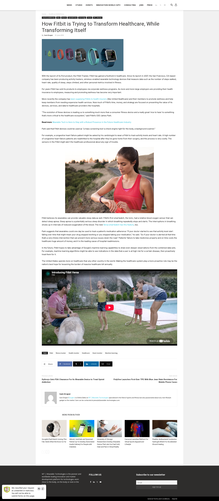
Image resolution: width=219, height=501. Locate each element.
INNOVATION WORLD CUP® (108, 5)
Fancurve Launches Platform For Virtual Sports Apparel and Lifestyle (136, 441)
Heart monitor (97, 353)
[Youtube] (165, 5)
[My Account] (176, 5)
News (69, 5)
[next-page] (47, 451)
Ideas (58, 18)
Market (64, 18)
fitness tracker (61, 353)
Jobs (141, 5)
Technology (82, 18)
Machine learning (111, 353)
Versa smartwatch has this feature (118, 224)
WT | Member (98, 18)
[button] (172, 5)
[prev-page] (43, 451)
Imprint (174, 499)
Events (89, 5)
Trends (90, 18)
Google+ (72, 398)
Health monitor (74, 353)
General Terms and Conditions (159, 499)
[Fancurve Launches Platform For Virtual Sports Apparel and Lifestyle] (137, 428)
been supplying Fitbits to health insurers (89, 99)
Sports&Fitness (72, 18)
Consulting (130, 5)
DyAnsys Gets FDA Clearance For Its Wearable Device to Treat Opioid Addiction (73, 380)
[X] (160, 5)
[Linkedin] (156, 5)
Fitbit (51, 353)
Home (44, 14)
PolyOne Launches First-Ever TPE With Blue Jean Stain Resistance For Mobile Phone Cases (145, 380)
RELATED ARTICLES (51, 415)
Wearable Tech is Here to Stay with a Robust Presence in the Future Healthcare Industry (91, 122)
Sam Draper (48, 35)
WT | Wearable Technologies (98, 398)
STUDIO (79, 5)
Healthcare (86, 353)
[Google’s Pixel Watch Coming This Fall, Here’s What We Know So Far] (54, 428)
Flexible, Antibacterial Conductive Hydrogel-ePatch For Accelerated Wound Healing (164, 441)
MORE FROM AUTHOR (71, 415)
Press (149, 5)
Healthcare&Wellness (49, 18)
